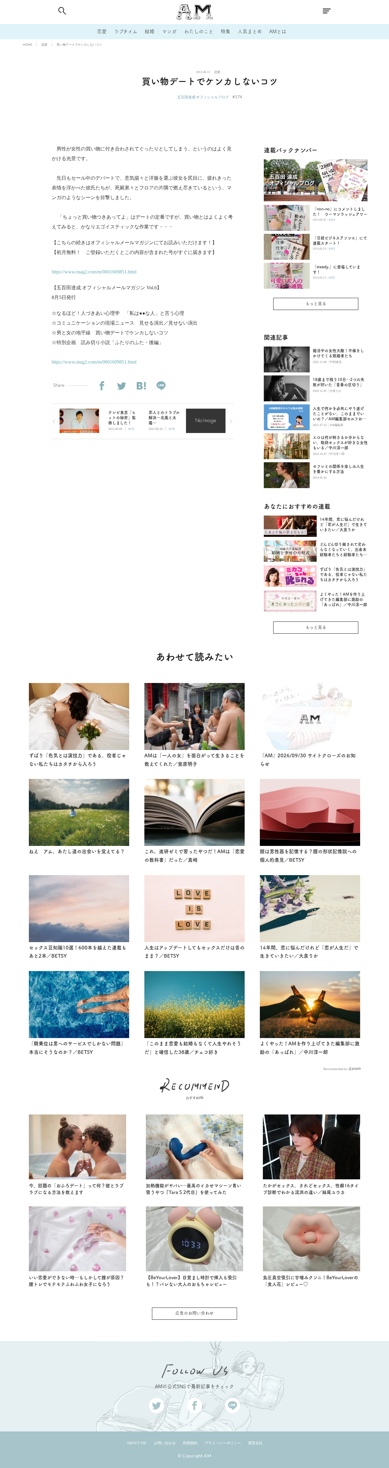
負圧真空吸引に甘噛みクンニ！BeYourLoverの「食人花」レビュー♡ (310, 1281)
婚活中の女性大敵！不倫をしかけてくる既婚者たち (338, 353)
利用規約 (190, 1443)
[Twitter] (121, 386)
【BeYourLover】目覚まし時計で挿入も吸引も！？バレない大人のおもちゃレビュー (191, 1281)
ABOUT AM (136, 1443)
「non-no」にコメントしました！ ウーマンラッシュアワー (340, 211)
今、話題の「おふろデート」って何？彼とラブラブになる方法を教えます (76, 1189)
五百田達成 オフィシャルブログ (203, 97)
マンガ (169, 31)
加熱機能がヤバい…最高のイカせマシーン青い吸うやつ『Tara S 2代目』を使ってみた (193, 1189)
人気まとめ (250, 31)
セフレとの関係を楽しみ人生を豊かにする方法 (338, 468)
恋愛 (102, 31)
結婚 (149, 31)
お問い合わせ (165, 1443)
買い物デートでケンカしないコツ (79, 44)
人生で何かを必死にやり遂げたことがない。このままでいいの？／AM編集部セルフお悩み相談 (339, 414)
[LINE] (161, 386)
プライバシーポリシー (223, 1443)
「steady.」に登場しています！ (336, 269)
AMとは (277, 31)
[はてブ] (141, 386)
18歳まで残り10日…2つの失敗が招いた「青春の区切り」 (338, 382)
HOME (27, 44)
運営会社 (255, 1443)
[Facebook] (101, 386)
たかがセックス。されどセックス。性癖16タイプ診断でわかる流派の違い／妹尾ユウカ (311, 1189)
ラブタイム (125, 31)
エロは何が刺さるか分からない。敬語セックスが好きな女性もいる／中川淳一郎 (340, 442)
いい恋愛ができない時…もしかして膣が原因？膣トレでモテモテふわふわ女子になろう (76, 1281)
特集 (225, 31)
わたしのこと (198, 31)
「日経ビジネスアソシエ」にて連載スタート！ (340, 240)
